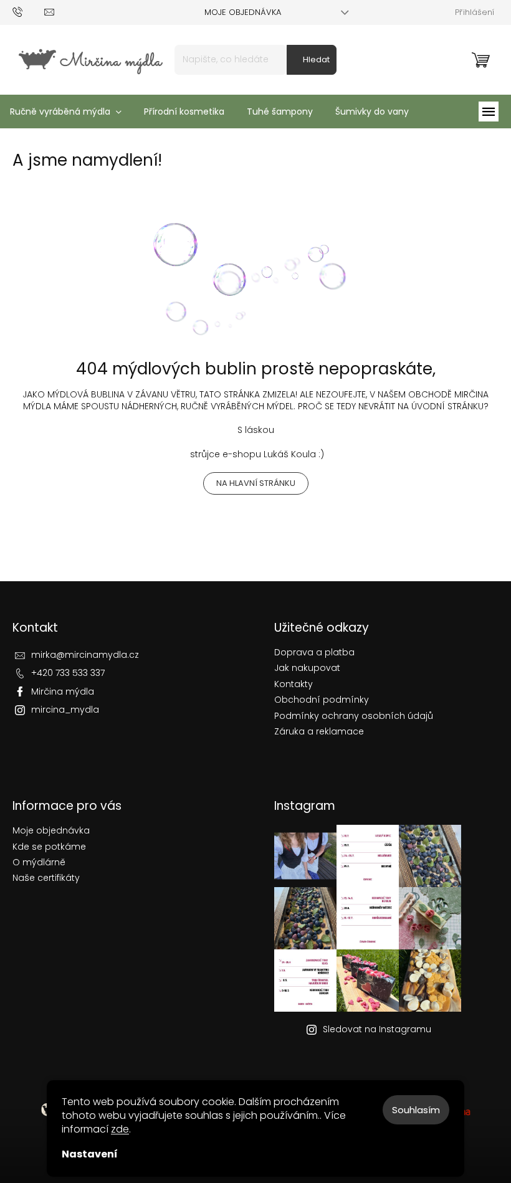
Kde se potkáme (49, 846)
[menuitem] (184, 111)
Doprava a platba (314, 652)
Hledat (316, 59)
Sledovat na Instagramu (377, 1029)
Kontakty (293, 684)
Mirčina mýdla (62, 691)
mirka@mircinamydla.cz (85, 655)
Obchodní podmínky (321, 700)
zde (120, 1129)
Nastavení (90, 1154)
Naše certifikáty (46, 878)
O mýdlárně (38, 862)
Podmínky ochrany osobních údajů (353, 716)
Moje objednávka (242, 12)
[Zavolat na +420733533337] (28, 11)
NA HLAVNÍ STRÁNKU (255, 483)
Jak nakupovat (307, 668)
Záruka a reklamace (319, 732)
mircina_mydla (65, 709)
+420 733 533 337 (68, 673)
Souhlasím (416, 1109)
